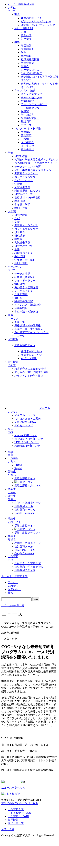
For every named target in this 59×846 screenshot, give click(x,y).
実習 (17, 221)
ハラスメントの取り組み (28, 375)
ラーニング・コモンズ (34, 104)
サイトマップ (16, 823)
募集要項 (26, 135)
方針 (23, 31)
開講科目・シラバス (26, 173)
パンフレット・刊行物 (27, 128)
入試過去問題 (22, 187)
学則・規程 (21, 208)
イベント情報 (29, 358)
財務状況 (26, 38)
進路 (17, 249)
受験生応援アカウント (27, 485)
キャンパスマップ (31, 94)
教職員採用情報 (30, 59)
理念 (17, 14)
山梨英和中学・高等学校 (28, 566)
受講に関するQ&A (25, 422)
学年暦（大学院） (24, 259)
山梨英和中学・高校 (19, 812)
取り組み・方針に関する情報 (31, 372)
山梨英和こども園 (24, 570)
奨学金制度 (21, 308)
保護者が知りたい (31, 351)
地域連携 (19, 284)
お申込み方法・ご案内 (27, 418)
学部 (10, 152)
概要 (17, 42)
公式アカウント (26, 482)
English (18, 468)
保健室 (25, 111)
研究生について (23, 194)
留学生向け (27, 149)
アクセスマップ (23, 425)
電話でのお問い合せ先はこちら (19, 803)
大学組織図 (27, 49)
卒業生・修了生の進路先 (28, 329)
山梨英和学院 (16, 809)
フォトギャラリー (24, 280)
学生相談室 (27, 114)
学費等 (18, 183)
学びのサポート (23, 180)
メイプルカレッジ (24, 415)
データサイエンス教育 (27, 166)
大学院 (12, 211)
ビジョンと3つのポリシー (36, 21)
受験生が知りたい (31, 355)
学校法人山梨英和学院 (27, 563)
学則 (23, 52)
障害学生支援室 (30, 118)
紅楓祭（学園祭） (24, 277)
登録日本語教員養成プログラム (32, 170)
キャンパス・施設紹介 (27, 304)
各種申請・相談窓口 (26, 311)
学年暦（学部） (23, 204)
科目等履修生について (27, 190)
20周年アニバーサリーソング (38, 25)
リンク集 (19, 335)
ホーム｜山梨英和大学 (21, 4)
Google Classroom (24, 513)
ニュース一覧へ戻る (13, 787)
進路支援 (19, 322)
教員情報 (26, 45)
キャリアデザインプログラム (31, 332)
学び (17, 218)
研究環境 (19, 235)
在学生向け (27, 145)
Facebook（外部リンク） (28, 445)
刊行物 (25, 139)
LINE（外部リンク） (26, 442)
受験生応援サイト (24, 345)
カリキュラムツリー (26, 177)
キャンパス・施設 (24, 90)
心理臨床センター (31, 107)
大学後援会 (27, 63)
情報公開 (26, 35)
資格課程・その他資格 (27, 197)
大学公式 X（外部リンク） (30, 438)
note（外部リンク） (25, 435)
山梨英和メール (23, 506)
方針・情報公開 (23, 28)
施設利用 (26, 121)
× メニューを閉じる (12, 605)
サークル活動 (22, 273)
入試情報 (13, 339)
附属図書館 (27, 101)
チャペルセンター (31, 97)
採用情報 (13, 819)
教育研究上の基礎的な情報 (30, 368)
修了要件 (19, 232)
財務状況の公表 (30, 69)
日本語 (18, 465)
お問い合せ (7, 829)
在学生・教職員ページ (27, 502)
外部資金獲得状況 (31, 73)
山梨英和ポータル (24, 509)
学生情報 (26, 56)
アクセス (26, 125)
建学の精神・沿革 (31, 18)
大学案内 (26, 132)
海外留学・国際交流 (26, 287)
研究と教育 (21, 156)
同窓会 (25, 66)
